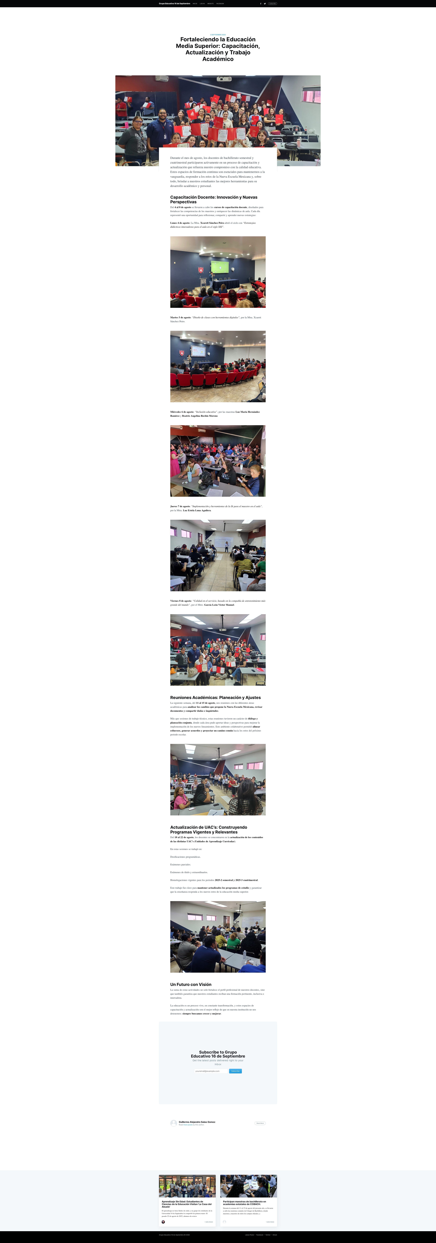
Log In (202, 3)
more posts (187, 1125)
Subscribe (272, 3)
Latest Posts (249, 1235)
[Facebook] (261, 4)
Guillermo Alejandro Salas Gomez (197, 1122)
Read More (260, 1123)
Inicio (195, 3)
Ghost (275, 1235)
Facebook (220, 3)
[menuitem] (194, 3)
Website (210, 3)
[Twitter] (265, 3)
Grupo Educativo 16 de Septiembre (174, 3)
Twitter (267, 1235)
